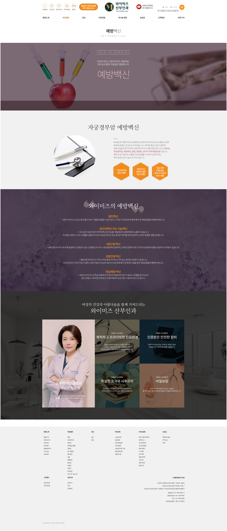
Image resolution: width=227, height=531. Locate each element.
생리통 (69, 448)
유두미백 (141, 454)
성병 (69, 457)
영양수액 (141, 466)
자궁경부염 (71, 440)
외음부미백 (142, 457)
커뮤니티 (181, 18)
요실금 (142, 18)
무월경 (69, 466)
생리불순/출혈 (71, 446)
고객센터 (161, 18)
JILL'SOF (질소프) (73, 474)
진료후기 (70, 483)
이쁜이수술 (118, 454)
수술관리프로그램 (120, 448)
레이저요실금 (166, 437)
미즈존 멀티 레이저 (144, 437)
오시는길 (46, 451)
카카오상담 (47, 486)
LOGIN (174, 7)
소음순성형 (118, 437)
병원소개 (46, 18)
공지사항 (46, 454)
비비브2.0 (141, 440)
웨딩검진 (70, 454)
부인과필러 (118, 446)
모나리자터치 (142, 443)
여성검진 (70, 471)
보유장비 (46, 446)
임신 (83, 18)
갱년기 (69, 468)
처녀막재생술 (118, 443)
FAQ (69, 486)
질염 (69, 437)
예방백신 (70, 460)
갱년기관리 (142, 463)
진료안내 (46, 443)
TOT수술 (165, 440)
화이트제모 (142, 448)
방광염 (69, 443)
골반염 (69, 463)
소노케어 (141, 451)
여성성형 (102, 18)
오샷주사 (141, 460)
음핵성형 (117, 440)
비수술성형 (122, 18)
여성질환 (65, 18)
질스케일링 (71, 451)
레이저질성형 (118, 451)
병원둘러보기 (47, 448)
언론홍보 (70, 488)
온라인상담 (47, 483)
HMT (164, 443)
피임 (92, 440)
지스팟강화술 (142, 446)
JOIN (166, 7)
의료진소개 (47, 440)
